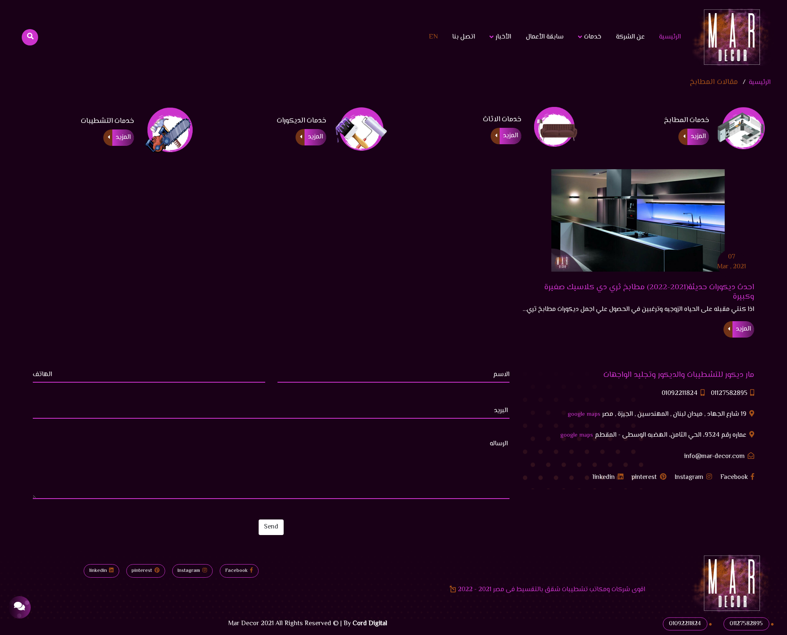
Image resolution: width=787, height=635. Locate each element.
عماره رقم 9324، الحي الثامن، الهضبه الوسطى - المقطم (654, 435)
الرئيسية (668, 37)
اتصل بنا (463, 37)
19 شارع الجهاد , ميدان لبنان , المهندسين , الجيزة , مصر (658, 415)
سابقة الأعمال (545, 37)
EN (433, 37)
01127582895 (730, 394)
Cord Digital (370, 624)
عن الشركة (630, 37)
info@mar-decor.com (715, 457)
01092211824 (680, 394)
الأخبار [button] (502, 37)
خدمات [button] (591, 37)
